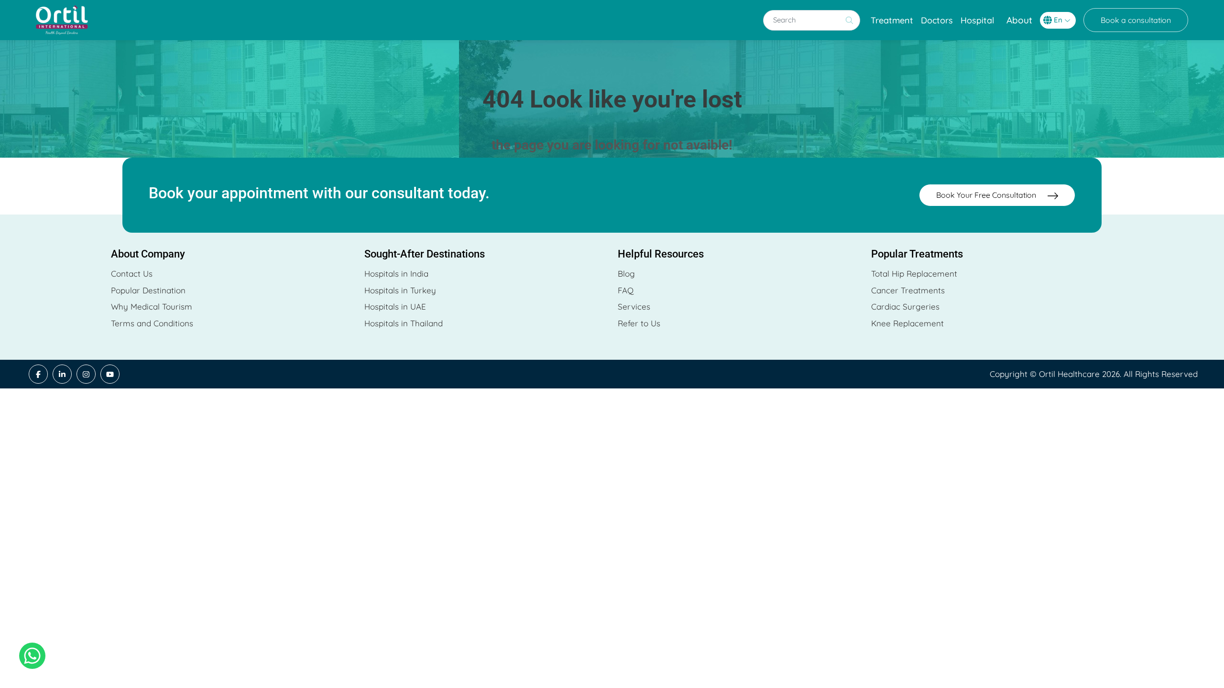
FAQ (626, 290)
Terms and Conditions (152, 323)
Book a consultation (1136, 20)
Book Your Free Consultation (987, 195)
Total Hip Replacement (914, 274)
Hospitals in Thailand (403, 323)
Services (634, 306)
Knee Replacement (907, 323)
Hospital (977, 20)
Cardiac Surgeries (905, 306)
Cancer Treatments (908, 290)
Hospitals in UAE (395, 306)
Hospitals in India (396, 274)
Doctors (937, 20)
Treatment (892, 20)
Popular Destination (148, 290)
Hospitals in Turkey (400, 290)
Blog (626, 274)
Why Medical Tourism (151, 306)
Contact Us (132, 274)
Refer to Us (639, 323)
